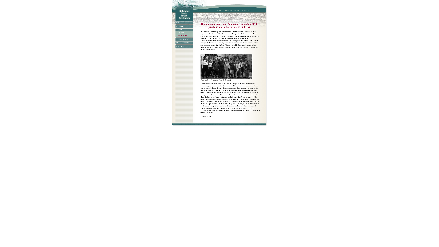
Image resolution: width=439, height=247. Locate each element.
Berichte (180, 30)
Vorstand (180, 46)
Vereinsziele (181, 26)
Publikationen (182, 39)
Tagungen (181, 33)
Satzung (237, 10)
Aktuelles (180, 23)
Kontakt (220, 10)
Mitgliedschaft (182, 43)
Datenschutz (246, 10)
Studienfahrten (182, 35)
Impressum (228, 10)
